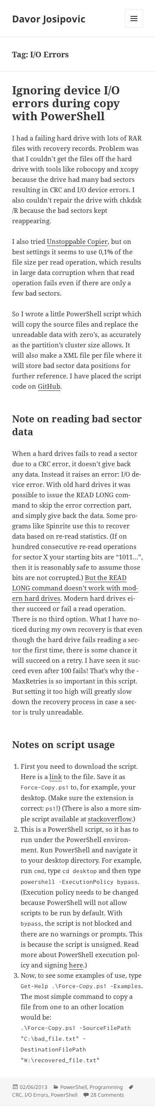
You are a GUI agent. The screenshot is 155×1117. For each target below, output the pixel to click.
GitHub (49, 386)
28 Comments (107, 1094)
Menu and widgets (134, 27)
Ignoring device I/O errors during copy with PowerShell (66, 103)
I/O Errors (36, 1094)
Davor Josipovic (48, 18)
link (56, 776)
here (76, 965)
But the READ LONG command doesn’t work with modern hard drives (75, 587)
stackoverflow (109, 818)
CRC (17, 1094)
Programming (106, 1087)
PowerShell (73, 1087)
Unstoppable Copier (77, 241)
